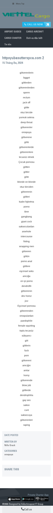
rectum (26, 97)
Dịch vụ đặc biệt (34, 37)
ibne (26, 211)
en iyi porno (26, 281)
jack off (26, 102)
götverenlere (26, 152)
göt (26, 340)
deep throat (26, 122)
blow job (26, 385)
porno (27, 206)
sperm (26, 92)
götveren (26, 251)
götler (26, 172)
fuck (26, 350)
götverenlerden (26, 87)
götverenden (26, 311)
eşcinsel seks (26, 271)
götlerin (26, 345)
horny (26, 375)
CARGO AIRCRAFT (35, 31)
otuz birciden (26, 187)
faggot (26, 77)
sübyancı (26, 335)
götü (26, 142)
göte (26, 177)
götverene (26, 137)
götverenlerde (26, 147)
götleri (26, 197)
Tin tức (7, 44)
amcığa (26, 276)
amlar (26, 370)
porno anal (26, 261)
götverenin (26, 192)
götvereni (26, 360)
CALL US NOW (34, 24)
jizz (26, 301)
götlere (26, 266)
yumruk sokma (26, 117)
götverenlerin (26, 72)
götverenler (26, 127)
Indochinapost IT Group (32, 503)
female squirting (26, 325)
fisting (26, 241)
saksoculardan (26, 226)
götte (26, 107)
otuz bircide (26, 112)
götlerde (26, 390)
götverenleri (26, 420)
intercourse (26, 236)
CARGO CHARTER (12, 37)
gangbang (26, 216)
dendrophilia (26, 395)
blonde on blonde (26, 182)
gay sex (27, 400)
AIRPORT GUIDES (12, 31)
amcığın (26, 365)
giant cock (26, 221)
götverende (26, 380)
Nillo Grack (9, 445)
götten (26, 167)
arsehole (26, 231)
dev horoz (26, 296)
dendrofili (26, 286)
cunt (26, 410)
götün (26, 256)
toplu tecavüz (26, 330)
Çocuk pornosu (26, 162)
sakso (26, 405)
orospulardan (26, 316)
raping (26, 425)
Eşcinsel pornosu (27, 306)
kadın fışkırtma (26, 201)
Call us (28, 509)
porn (26, 355)
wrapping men (26, 246)
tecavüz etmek (26, 157)
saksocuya (26, 415)
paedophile (26, 321)
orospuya (26, 132)
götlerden (27, 82)
